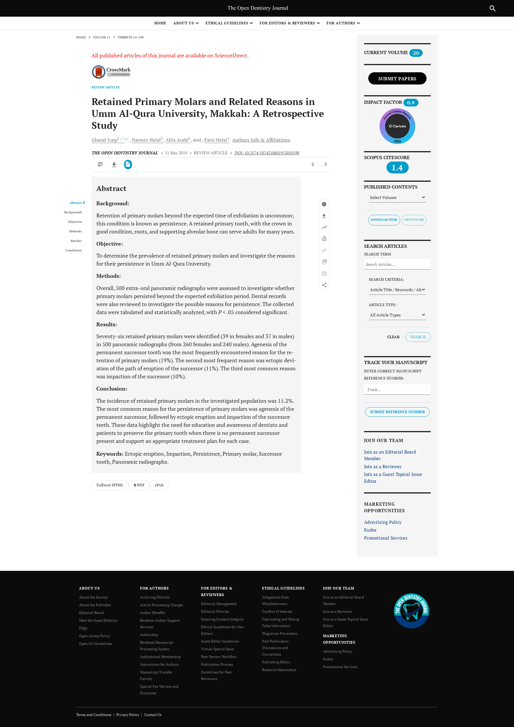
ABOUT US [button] (183, 23)
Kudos (370, 530)
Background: (73, 212)
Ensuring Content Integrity (222, 619)
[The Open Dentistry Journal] (411, 610)
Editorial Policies (215, 611)
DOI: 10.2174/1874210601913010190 (267, 153)
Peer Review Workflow (219, 656)
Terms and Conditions (93, 714)
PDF (141, 485)
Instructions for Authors (159, 664)
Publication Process (217, 664)
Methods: (75, 231)
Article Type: (383, 305)
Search (418, 337)
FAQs (83, 628)
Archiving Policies (155, 597)
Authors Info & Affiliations (261, 140)
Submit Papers (397, 79)
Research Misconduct (279, 670)
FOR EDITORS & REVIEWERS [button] (287, 23)
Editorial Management (218, 603)
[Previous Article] (313, 164)
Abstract (76, 203)
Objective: (75, 222)
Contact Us (153, 714)
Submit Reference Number (397, 412)
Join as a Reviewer (383, 466)
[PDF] (128, 164)
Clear (393, 337)
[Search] (492, 8)
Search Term (377, 254)
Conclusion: (73, 250)
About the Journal (93, 597)
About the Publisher (95, 605)
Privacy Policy (127, 714)
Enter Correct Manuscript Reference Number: (393, 374)
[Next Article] (326, 164)
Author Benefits (152, 612)
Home (160, 23)
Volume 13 (102, 37)
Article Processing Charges (161, 605)
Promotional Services (386, 538)
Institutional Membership (160, 656)
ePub (159, 485)
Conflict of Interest (277, 611)
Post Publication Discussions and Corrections (275, 648)
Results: (76, 241)
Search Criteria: (386, 279)
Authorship (149, 634)
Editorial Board (91, 612)
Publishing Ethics (276, 662)
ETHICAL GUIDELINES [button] (227, 23)
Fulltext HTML (110, 485)
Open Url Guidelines (95, 643)
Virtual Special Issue (217, 649)
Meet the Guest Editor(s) (98, 620)
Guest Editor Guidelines (220, 641)
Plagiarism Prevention (279, 633)
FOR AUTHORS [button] (341, 23)
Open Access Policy (94, 636)
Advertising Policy (383, 522)
